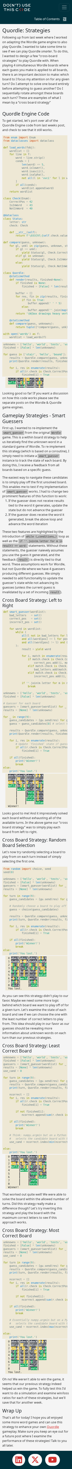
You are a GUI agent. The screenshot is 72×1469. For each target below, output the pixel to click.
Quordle (53, 1427)
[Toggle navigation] (64, 7)
